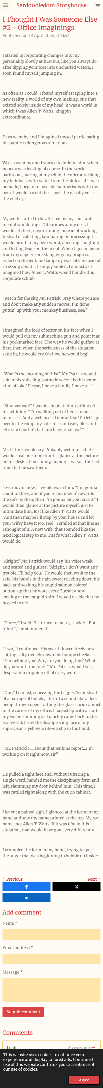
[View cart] (97, 5)
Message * (12, 972)
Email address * (17, 947)
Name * (9, 923)
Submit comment (23, 1011)
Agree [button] (84, 1080)
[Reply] (93, 1047)
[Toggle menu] (5, 5)
